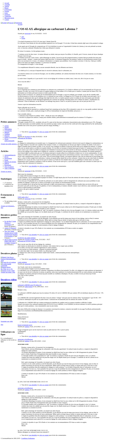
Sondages (7, 14)
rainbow (27, 326)
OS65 (19, 169)
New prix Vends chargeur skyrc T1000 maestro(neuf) (10, 233)
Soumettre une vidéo (7, 321)
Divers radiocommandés (9, 140)
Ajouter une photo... (7, 272)
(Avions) (12, 243)
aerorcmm (28, 33)
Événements (8, 9)
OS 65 (20, 135)
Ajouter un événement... (8, 206)
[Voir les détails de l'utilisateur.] (25, 138)
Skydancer (28, 136)
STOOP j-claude (29, 239)
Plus (14, 272)
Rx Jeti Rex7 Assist (10, 221)
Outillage (7, 134)
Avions (6, 126)
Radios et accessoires (10, 137)
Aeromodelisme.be (10, 155)
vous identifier (33, 132)
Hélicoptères (8, 129)
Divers (6, 157)
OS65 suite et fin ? (23, 197)
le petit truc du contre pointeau (27, 238)
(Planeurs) (13, 228)
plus (2, 207)
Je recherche (8, 131)
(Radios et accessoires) (7, 223)
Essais (6, 160)
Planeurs (6, 136)
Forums (6, 11)
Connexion (7, 16)
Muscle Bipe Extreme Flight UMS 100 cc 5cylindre (10, 241)
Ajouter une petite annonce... (9, 144)
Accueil (6, 3)
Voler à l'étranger (9, 168)
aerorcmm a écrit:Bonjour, (25, 339)
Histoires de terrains (10, 162)
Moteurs (6, 132)
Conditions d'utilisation (28, 438)
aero (22, 36)
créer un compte (44, 132)
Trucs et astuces (9, 167)
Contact (6, 19)
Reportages (7, 165)
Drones (6, 127)
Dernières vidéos (9, 279)
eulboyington (28, 286)
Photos (6, 8)
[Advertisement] (110, 229)
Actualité (7, 4)
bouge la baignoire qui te (25, 325)
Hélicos (6, 163)
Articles (6, 6)
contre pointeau (22, 262)
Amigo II (7, 228)
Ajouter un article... (6, 171)
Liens (6, 13)
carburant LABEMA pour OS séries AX (29, 285)
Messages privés (9, 18)
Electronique (8, 158)
